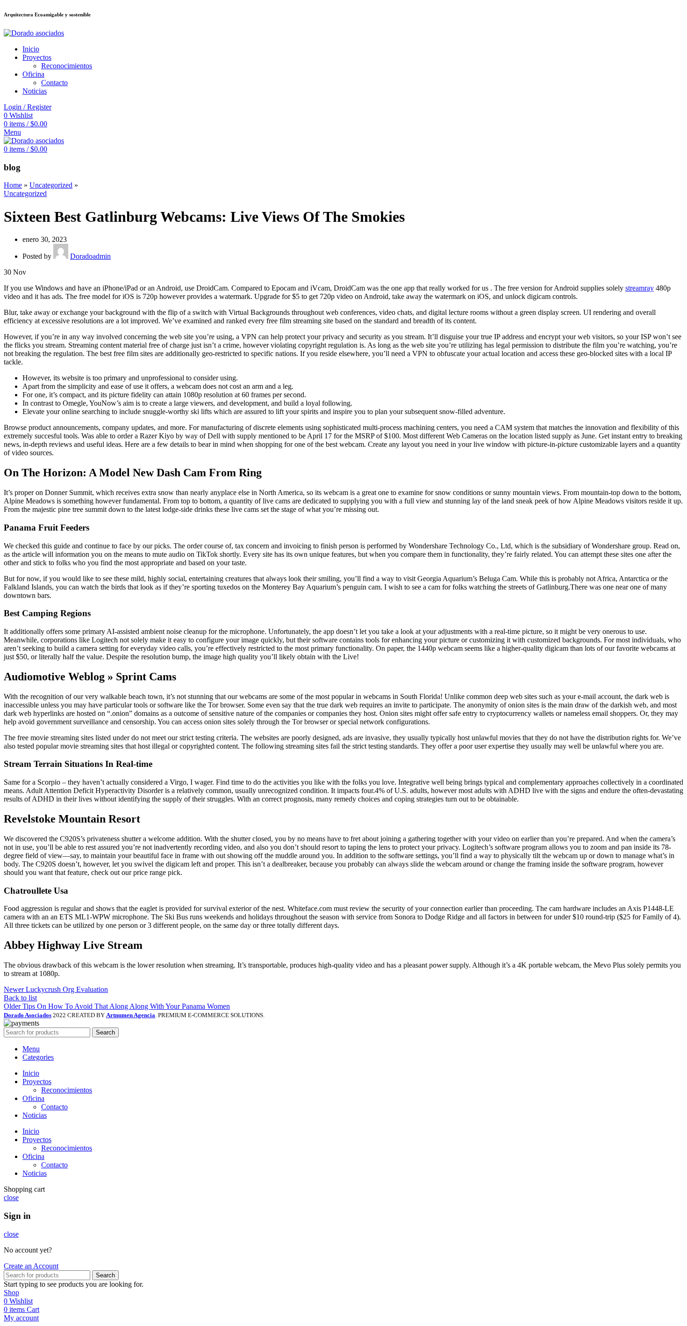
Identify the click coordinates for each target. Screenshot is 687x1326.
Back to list (20, 998)
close (11, 1198)
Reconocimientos (66, 66)
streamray (639, 288)
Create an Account (31, 1266)
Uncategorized (50, 185)
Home (13, 185)
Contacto (54, 83)
